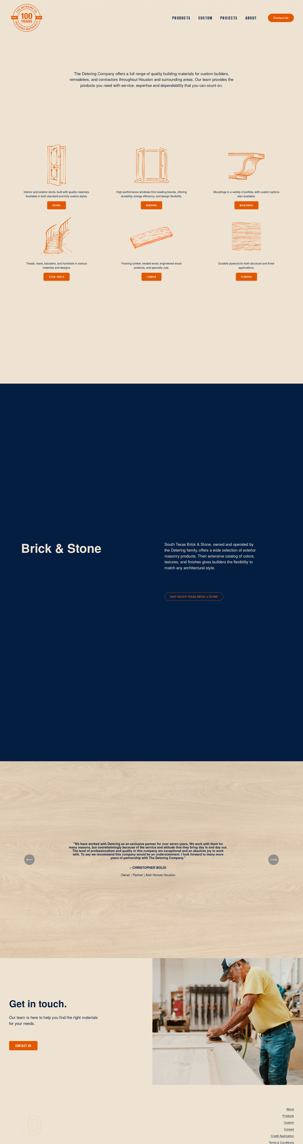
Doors (56, 205)
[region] (151, 860)
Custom (205, 18)
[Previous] (29, 859)
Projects (228, 18)
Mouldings (246, 205)
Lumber (151, 277)
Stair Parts (56, 277)
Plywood (246, 277)
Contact (289, 1129)
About (290, 1109)
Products (288, 1116)
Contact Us (281, 18)
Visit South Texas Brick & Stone (194, 596)
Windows (151, 205)
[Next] (273, 859)
